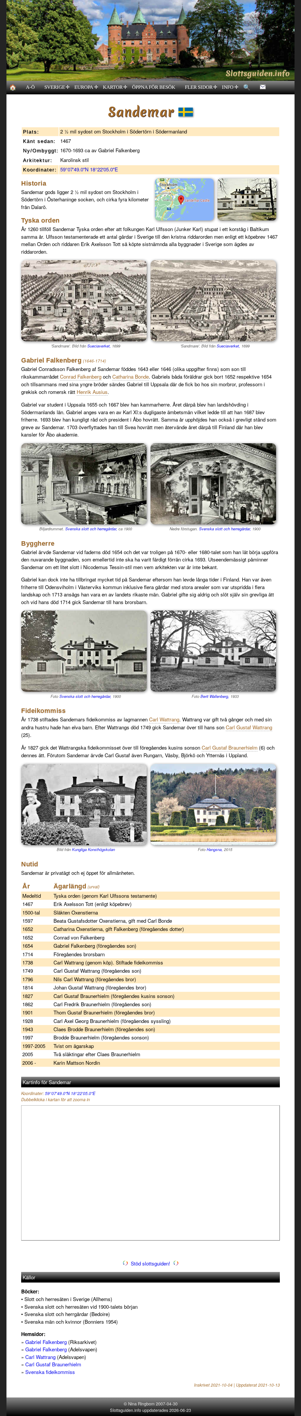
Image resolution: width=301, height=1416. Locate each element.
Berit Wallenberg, (214, 696)
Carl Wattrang (40, 1356)
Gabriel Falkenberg (46, 1341)
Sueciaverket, (99, 346)
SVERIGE (57, 87)
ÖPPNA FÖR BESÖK (153, 87)
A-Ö (30, 87)
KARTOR (115, 87)
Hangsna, (215, 849)
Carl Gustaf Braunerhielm (53, 1364)
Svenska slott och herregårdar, (91, 528)
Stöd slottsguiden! (150, 1263)
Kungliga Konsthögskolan (93, 849)
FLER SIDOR (201, 87)
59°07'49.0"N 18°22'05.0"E (89, 169)
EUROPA (86, 87)
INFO (230, 87)
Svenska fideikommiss (50, 1371)
